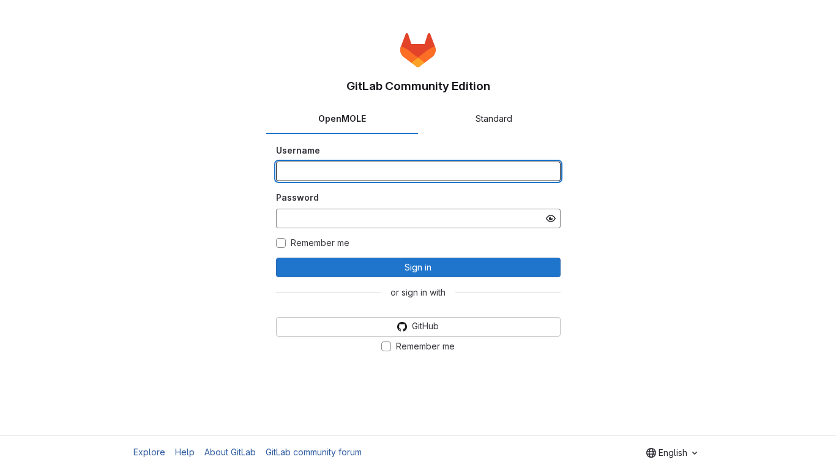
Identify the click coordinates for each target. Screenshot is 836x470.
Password (297, 197)
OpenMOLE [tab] (342, 118)
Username (298, 150)
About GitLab (230, 452)
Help (185, 452)
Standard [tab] (494, 118)
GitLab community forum (314, 452)
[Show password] (551, 218)
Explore (149, 452)
